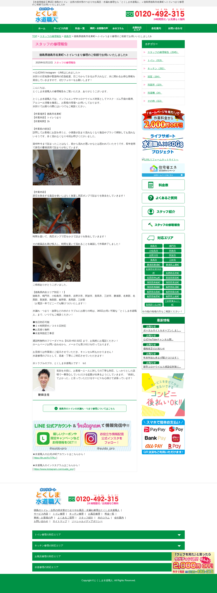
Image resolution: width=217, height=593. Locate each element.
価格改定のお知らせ (154, 348)
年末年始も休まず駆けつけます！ (161, 357)
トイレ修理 (59, 514)
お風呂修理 (94, 514)
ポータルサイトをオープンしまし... (162, 330)
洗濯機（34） (155, 93)
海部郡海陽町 (153, 287)
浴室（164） (154, 76)
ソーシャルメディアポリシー (87, 521)
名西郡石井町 (172, 273)
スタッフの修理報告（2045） (163, 52)
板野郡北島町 (153, 291)
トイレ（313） (155, 60)
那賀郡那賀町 (172, 277)
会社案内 (119, 517)
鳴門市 (172, 246)
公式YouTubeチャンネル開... (158, 339)
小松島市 (153, 250)
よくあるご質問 (66, 517)
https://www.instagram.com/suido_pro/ (54, 469)
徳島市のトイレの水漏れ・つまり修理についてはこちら (87, 408)
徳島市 (153, 246)
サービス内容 (41, 514)
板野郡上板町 (172, 296)
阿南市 (172, 250)
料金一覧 (109, 514)
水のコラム (104, 517)
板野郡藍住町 (172, 291)
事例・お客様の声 (43, 517)
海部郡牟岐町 (153, 282)
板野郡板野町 (153, 296)
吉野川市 (153, 255)
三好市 (172, 260)
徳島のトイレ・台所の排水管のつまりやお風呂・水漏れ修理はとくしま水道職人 (77, 510)
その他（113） (155, 101)
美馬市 (153, 260)
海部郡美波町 (172, 282)
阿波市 (172, 255)
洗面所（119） (155, 84)
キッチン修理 (76, 514)
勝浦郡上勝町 (172, 264)
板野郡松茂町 (172, 287)
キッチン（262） (157, 68)
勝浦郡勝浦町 (153, 264)
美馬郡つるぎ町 (153, 304)
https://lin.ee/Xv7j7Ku (45, 458)
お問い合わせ (41, 521)
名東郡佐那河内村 (153, 271)
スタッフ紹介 (86, 517)
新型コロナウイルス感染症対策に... (162, 366)
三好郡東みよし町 (172, 303)
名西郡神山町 (153, 277)
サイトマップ (60, 521)
